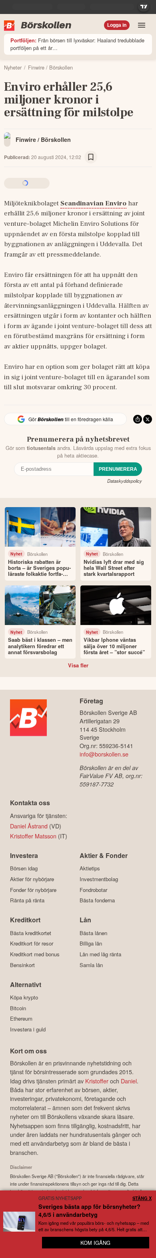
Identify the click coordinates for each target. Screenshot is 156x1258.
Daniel (129, 1081)
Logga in (116, 25)
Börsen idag (24, 868)
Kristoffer (96, 1081)
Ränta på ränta (27, 900)
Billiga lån (91, 943)
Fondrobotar (93, 890)
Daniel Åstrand (29, 826)
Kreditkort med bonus (35, 954)
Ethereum (21, 1018)
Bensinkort (22, 965)
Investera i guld (28, 1029)
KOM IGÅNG (95, 1242)
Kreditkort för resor (31, 943)
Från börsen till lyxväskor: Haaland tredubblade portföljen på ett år (77, 44)
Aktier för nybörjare (32, 879)
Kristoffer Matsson (33, 836)
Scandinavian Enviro (93, 203)
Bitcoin (18, 1008)
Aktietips (90, 868)
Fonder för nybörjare (33, 890)
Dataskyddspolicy (124, 481)
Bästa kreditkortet (30, 933)
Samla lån (91, 965)
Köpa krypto (24, 997)
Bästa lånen (93, 933)
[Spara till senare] (90, 157)
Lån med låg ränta (100, 954)
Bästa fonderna (97, 900)
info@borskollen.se (104, 754)
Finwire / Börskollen (43, 139)
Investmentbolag (99, 879)
